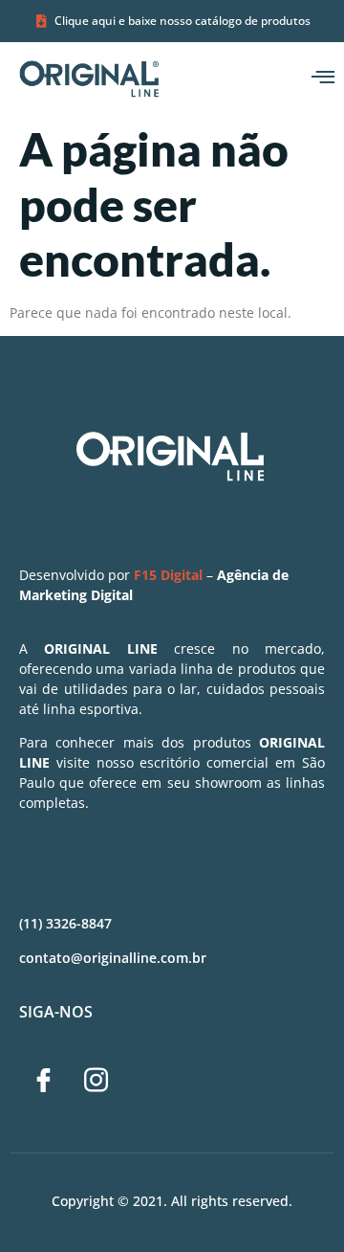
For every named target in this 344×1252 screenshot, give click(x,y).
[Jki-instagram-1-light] (95, 1081)
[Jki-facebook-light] (43, 1081)
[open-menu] (323, 78)
